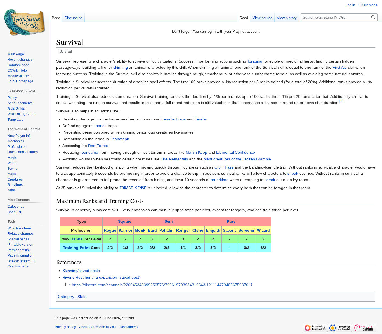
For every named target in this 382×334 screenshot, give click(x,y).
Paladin (166, 230)
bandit (101, 126)
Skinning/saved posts (81, 270)
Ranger (183, 230)
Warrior (125, 230)
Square (124, 221)
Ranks (76, 239)
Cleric (197, 230)
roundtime (89, 152)
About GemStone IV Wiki (97, 327)
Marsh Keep (196, 152)
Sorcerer (246, 230)
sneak (292, 173)
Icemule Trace (173, 119)
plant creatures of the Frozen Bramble (237, 159)
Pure (231, 221)
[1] (341, 101)
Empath (213, 230)
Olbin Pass (224, 167)
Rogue (110, 230)
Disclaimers (129, 327)
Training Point (76, 247)
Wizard (263, 230)
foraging (255, 61)
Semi (169, 221)
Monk (140, 230)
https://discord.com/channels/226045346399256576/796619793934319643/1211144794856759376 (160, 285)
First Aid (340, 67)
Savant (229, 230)
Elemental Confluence (235, 152)
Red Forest (98, 145)
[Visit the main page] (24, 22)
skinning (120, 67)
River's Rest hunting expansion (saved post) (101, 277)
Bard (152, 230)
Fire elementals (174, 159)
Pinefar (201, 119)
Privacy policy (65, 327)
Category (66, 296)
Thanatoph (119, 139)
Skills (81, 296)
